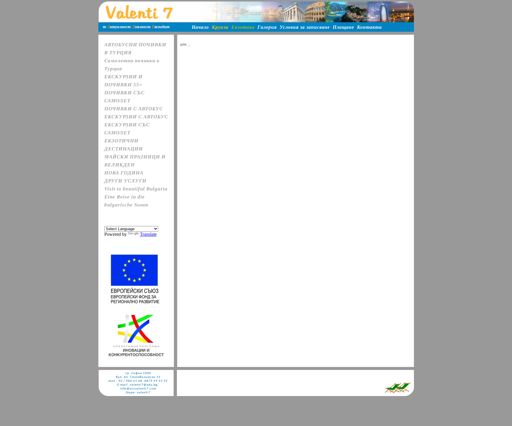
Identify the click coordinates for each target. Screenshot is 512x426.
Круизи (220, 27)
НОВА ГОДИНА (123, 173)
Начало (200, 27)
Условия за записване (305, 27)
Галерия (267, 27)
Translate (148, 234)
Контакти (369, 27)
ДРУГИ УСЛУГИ (125, 181)
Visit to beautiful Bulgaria (136, 189)
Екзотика (243, 27)
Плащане (343, 27)
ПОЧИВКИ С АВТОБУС (133, 109)
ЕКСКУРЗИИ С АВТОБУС (136, 117)
